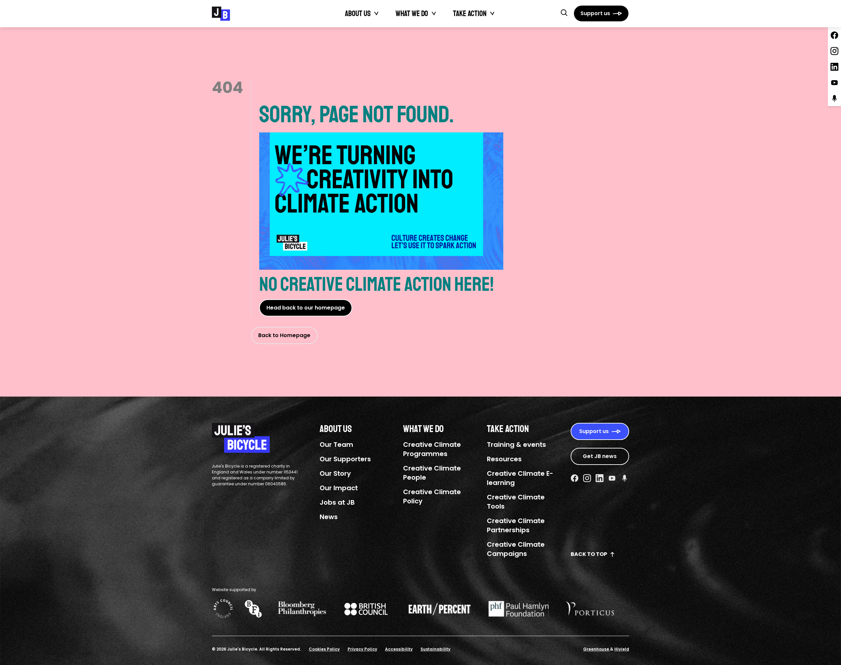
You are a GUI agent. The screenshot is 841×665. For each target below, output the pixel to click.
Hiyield (621, 649)
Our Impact (339, 488)
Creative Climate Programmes (432, 449)
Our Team (336, 444)
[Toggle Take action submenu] (492, 13)
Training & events (516, 444)
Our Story (335, 473)
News (329, 516)
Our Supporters (345, 459)
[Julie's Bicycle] (221, 14)
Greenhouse (596, 649)
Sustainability (435, 649)
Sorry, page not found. (356, 114)
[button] (564, 12)
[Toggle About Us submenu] (376, 13)
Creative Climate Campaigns (516, 549)
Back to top (589, 554)
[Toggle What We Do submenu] (434, 13)
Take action (470, 13)
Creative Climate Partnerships (516, 525)
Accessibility (399, 649)
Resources (504, 459)
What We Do (412, 13)
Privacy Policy (362, 649)
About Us (358, 13)
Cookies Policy (324, 649)
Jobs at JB (337, 502)
